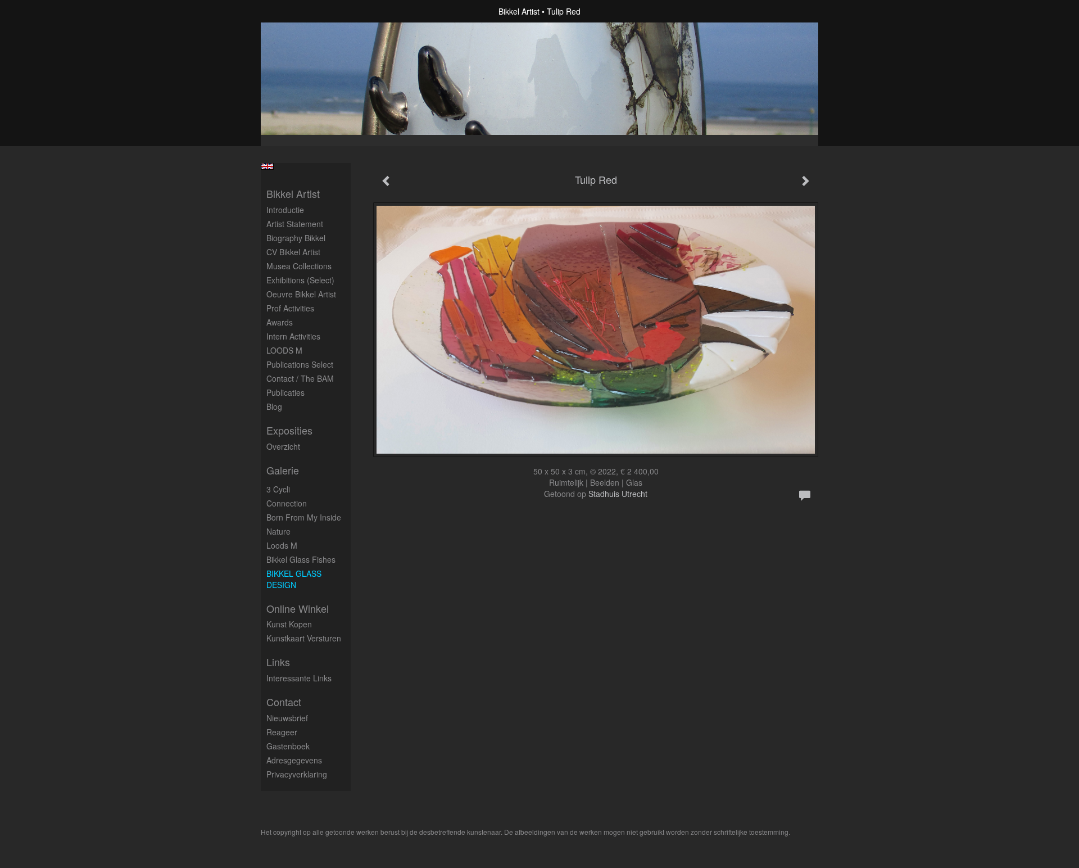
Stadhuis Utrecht (617, 493)
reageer (281, 732)
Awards (279, 322)
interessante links (299, 678)
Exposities (289, 430)
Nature (278, 531)
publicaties (285, 392)
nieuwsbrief (287, 718)
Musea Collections (299, 266)
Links (278, 662)
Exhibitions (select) (300, 280)
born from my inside (303, 517)
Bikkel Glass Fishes (301, 559)
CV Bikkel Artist (293, 251)
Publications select (299, 364)
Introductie (285, 209)
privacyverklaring (296, 774)
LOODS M (284, 350)
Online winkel (297, 609)
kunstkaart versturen (303, 638)
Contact (283, 702)
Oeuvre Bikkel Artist (301, 294)
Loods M (281, 545)
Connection (286, 503)
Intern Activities (293, 336)
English (267, 166)
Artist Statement (294, 223)
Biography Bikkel (295, 237)
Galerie (282, 470)
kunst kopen (289, 624)
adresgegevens (294, 760)
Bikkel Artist (519, 11)
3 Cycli (278, 489)
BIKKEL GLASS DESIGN (293, 579)
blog (274, 406)
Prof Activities (290, 308)
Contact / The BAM (300, 378)
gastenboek (288, 746)
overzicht (283, 446)
